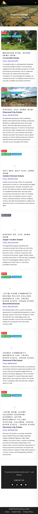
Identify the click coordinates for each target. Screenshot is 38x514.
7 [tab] (26, 105)
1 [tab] (9, 105)
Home (12, 17)
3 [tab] (15, 105)
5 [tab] (20, 105)
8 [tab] (29, 105)
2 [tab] (12, 105)
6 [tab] (23, 105)
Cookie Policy (16, 512)
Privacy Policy (28, 512)
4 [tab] (18, 105)
